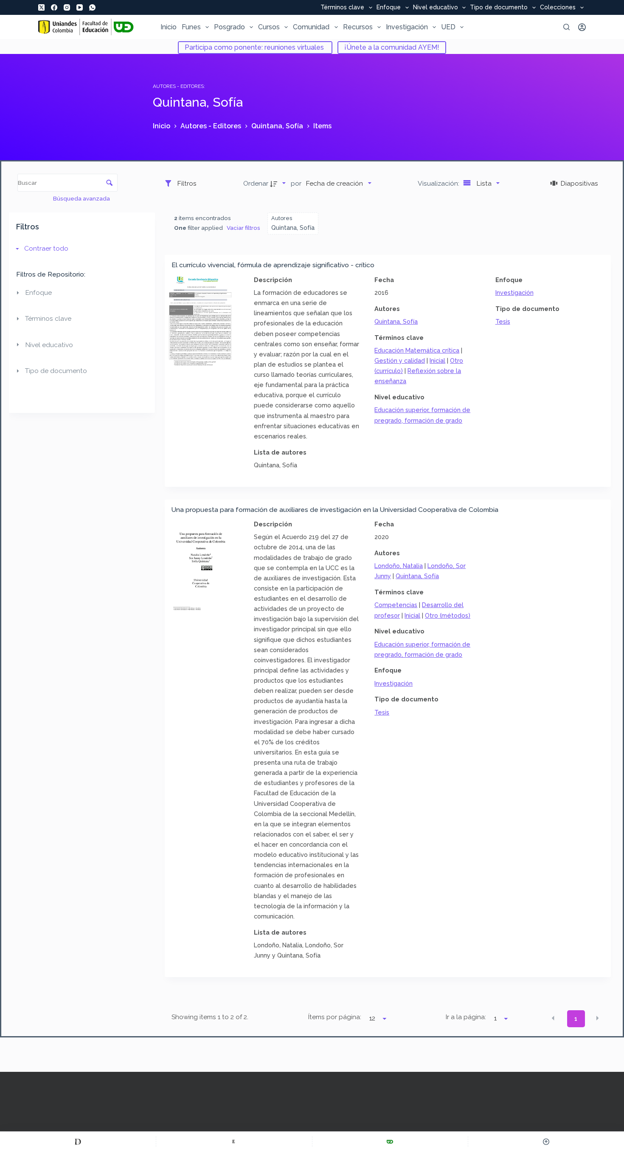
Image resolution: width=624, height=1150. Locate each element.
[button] (553, 1017)
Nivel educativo (435, 8)
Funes (191, 27)
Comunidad (311, 27)
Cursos (269, 27)
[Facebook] (54, 7)
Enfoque (389, 8)
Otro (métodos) (447, 615)
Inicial (437, 360)
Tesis (502, 321)
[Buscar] (566, 27)
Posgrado (229, 27)
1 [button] (575, 1018)
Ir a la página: (466, 1017)
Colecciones (558, 8)
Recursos (358, 27)
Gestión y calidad (399, 360)
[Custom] (78, 1141)
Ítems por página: (334, 1017)
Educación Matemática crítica (416, 350)
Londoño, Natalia (398, 565)
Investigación (407, 27)
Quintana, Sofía (396, 321)
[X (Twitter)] (41, 7)
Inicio (168, 27)
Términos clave (342, 8)
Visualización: (439, 183)
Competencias (395, 604)
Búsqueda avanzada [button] (82, 198)
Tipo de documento (499, 8)
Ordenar (255, 183)
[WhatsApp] (92, 7)
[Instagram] (67, 7)
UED (448, 27)
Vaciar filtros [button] (243, 227)
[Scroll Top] (546, 1141)
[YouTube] (79, 7)
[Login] (582, 27)
